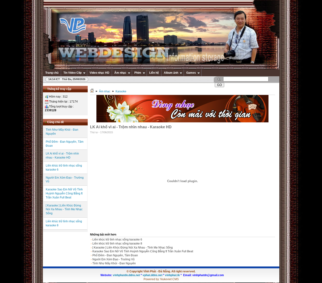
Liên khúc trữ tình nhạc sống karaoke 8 (117, 243)
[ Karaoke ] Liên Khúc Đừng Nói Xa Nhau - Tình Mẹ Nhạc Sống (64, 209)
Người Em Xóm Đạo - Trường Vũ (113, 259)
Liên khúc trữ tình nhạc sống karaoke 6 (117, 239)
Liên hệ (154, 72)
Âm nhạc (120, 72)
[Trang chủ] (92, 91)
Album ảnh (171, 72)
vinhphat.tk (172, 275)
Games (191, 72)
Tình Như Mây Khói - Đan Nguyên (114, 263)
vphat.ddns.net (152, 275)
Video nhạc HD (99, 72)
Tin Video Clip (72, 72)
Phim (137, 72)
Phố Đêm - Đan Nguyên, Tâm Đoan (115, 255)
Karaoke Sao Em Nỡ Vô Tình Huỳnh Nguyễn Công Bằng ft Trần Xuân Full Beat (64, 193)
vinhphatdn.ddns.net (126, 275)
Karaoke (121, 91)
